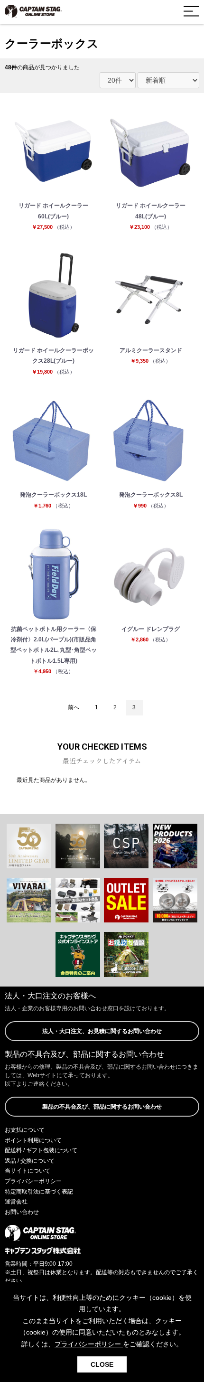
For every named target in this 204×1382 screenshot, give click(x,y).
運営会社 (16, 1201)
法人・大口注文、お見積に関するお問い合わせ (102, 1031)
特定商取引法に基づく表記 (39, 1191)
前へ (73, 707)
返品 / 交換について (30, 1160)
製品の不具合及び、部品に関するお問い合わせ (102, 1106)
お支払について (25, 1130)
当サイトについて (27, 1170)
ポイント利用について (33, 1140)
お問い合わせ (22, 1212)
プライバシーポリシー (33, 1181)
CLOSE (102, 1364)
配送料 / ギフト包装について (41, 1150)
